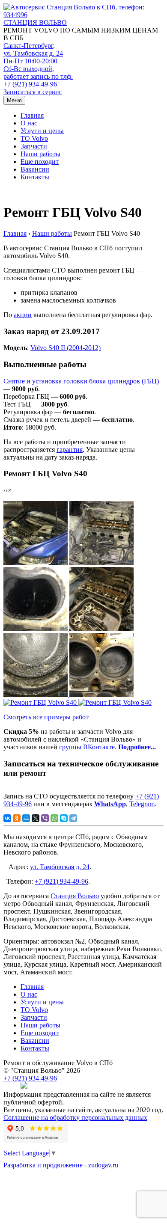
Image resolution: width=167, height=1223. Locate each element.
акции (23, 314)
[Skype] (64, 818)
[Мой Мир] (26, 818)
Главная (32, 115)
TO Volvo (34, 138)
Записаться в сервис (32, 91)
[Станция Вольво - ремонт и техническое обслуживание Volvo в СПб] (83, 11)
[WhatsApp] (54, 818)
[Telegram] (73, 818)
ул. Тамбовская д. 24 (59, 866)
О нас (29, 123)
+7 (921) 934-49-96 (30, 84)
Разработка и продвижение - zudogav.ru (60, 1165)
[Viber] (45, 818)
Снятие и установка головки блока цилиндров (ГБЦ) (81, 381)
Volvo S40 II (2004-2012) (65, 347)
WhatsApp (110, 803)
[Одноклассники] (17, 818)
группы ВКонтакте (87, 747)
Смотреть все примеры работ (46, 717)
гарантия (70, 449)
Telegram (142, 803)
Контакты (35, 177)
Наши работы (40, 153)
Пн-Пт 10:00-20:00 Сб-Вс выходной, (38, 68)
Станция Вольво (75, 895)
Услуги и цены (42, 130)
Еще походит (40, 161)
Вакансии (35, 169)
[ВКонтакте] (7, 818)
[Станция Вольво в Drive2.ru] (24, 1086)
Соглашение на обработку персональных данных (75, 1117)
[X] (35, 818)
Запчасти (34, 146)
